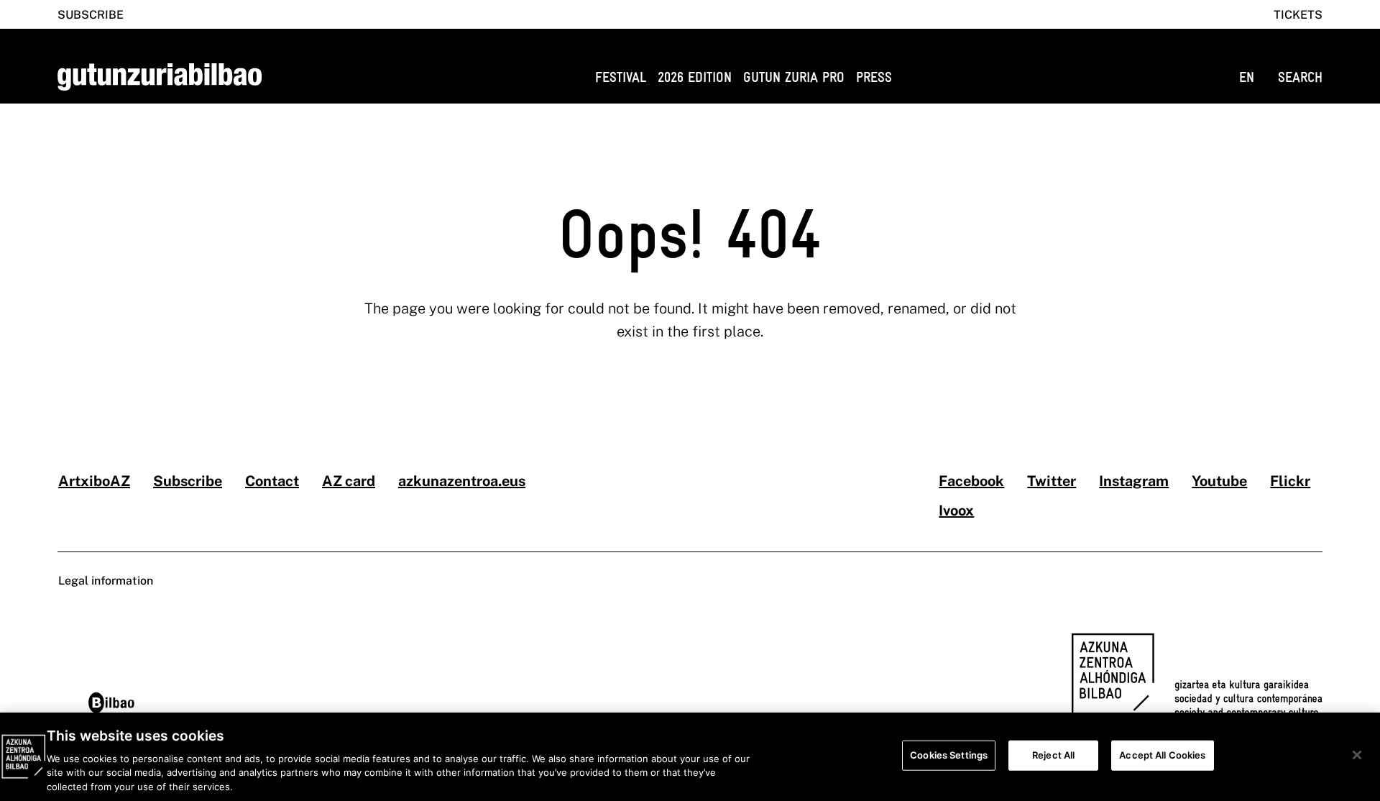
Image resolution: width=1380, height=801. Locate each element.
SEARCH (1300, 77)
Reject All (1053, 755)
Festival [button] (620, 77)
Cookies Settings (949, 755)
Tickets (1298, 15)
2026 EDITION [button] (695, 77)
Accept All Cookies (1162, 755)
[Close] (1357, 755)
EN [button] (1246, 77)
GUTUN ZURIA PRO (794, 77)
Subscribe (91, 15)
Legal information (105, 580)
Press (874, 77)
